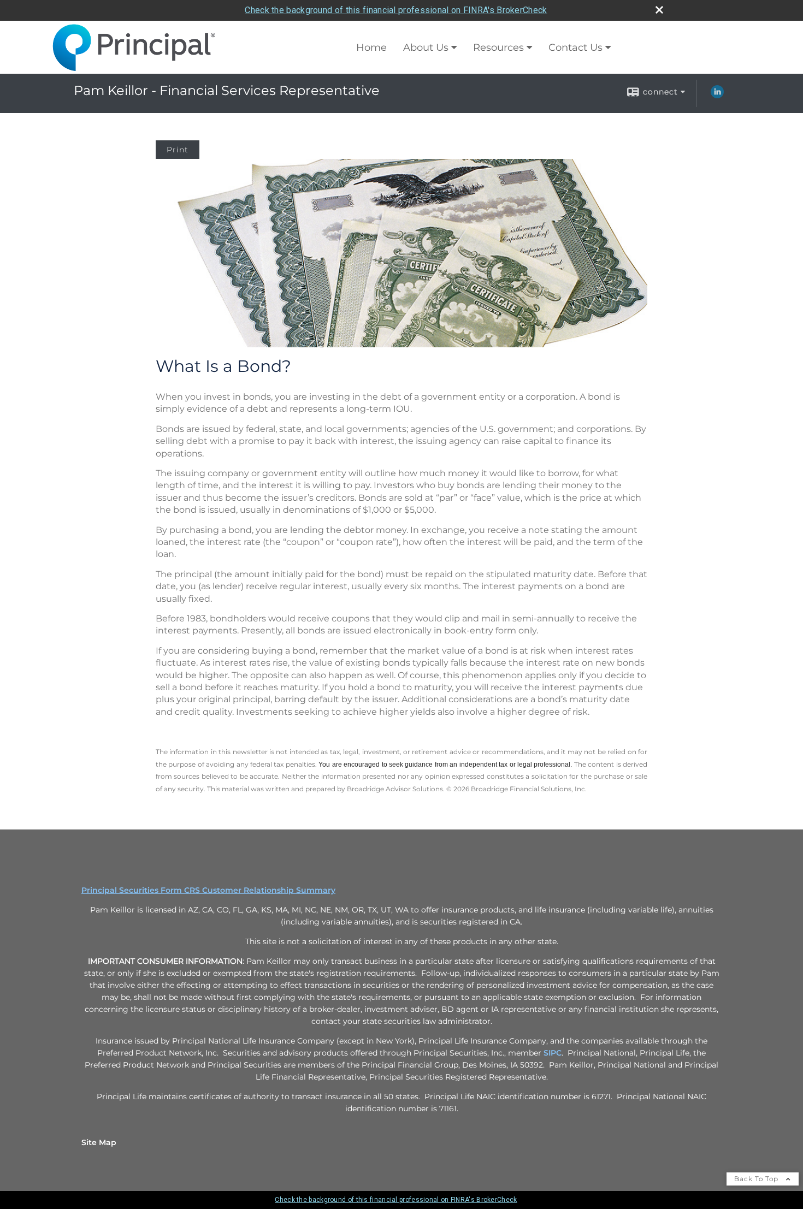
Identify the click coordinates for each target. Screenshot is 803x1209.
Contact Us (575, 48)
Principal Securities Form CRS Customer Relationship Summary (208, 890)
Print (177, 150)
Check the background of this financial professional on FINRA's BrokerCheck (396, 10)
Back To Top (757, 1179)
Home (371, 48)
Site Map (98, 1142)
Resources (498, 48)
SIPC (553, 1053)
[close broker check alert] (659, 9)
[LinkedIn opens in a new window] (717, 95)
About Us (425, 48)
